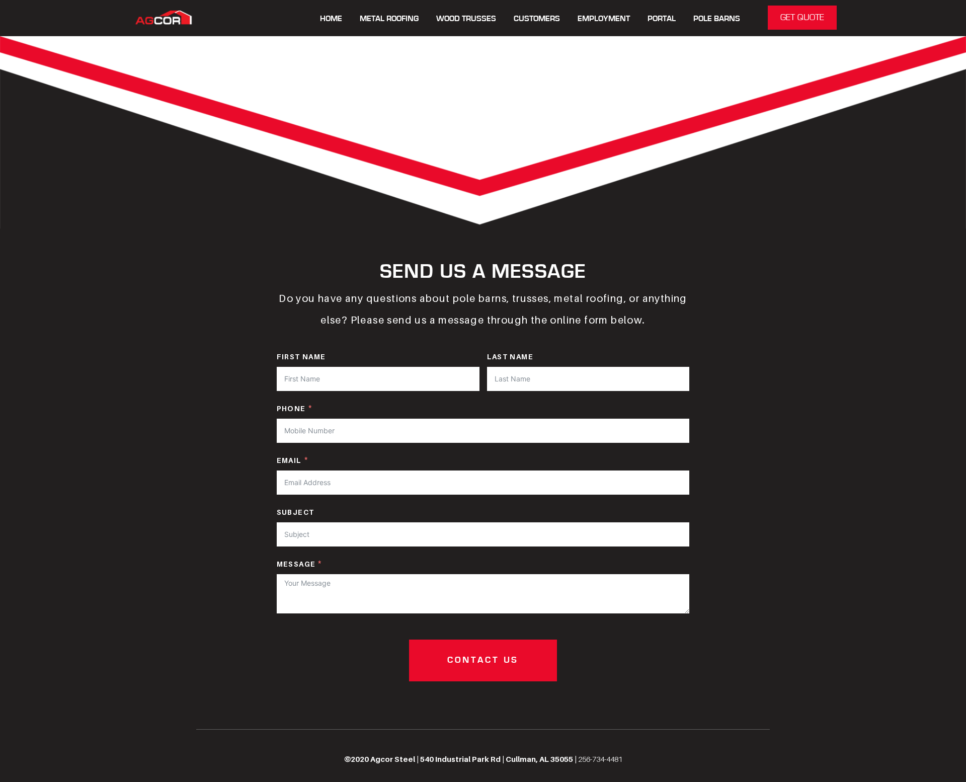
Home (331, 19)
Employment (604, 19)
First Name (301, 356)
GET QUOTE (802, 17)
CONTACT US (483, 660)
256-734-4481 (600, 758)
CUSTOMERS (537, 19)
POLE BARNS (716, 19)
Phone (291, 408)
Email (289, 460)
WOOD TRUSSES (466, 19)
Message (296, 564)
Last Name (510, 356)
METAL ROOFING (389, 19)
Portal (662, 19)
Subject (295, 512)
